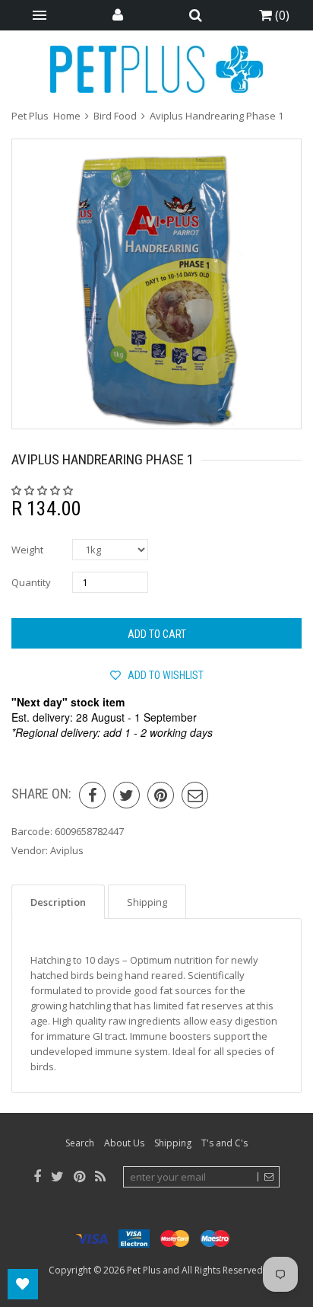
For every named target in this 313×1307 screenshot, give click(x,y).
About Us (124, 1142)
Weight (27, 549)
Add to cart (157, 634)
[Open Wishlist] (23, 1284)
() (280, 15)
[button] (43, 490)
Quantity (31, 582)
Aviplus (67, 850)
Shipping (172, 1142)
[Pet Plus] (156, 69)
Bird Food (115, 116)
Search (79, 1142)
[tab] (58, 902)
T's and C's (224, 1142)
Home (67, 116)
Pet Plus (143, 1270)
